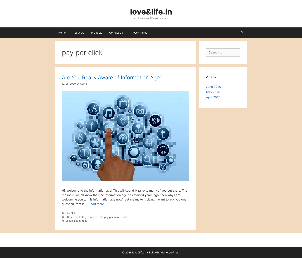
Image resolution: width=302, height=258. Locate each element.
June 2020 (213, 86)
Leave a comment (76, 220)
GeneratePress (170, 252)
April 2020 (213, 97)
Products (96, 32)
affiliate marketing (76, 217)
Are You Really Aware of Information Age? (112, 77)
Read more (96, 204)
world (123, 217)
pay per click (95, 217)
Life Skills (71, 213)
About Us (78, 32)
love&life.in (151, 11)
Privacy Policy (138, 32)
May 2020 (213, 92)
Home (62, 32)
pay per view (111, 217)
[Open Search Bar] (242, 32)
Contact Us (116, 32)
